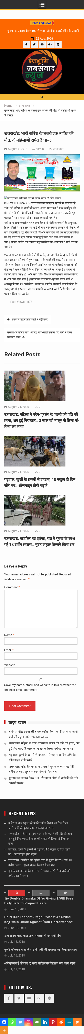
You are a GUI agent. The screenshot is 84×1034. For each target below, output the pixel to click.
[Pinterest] (58, 44)
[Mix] (77, 1022)
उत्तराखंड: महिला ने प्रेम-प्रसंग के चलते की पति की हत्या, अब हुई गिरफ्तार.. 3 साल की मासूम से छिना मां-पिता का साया (42, 420)
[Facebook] (26, 44)
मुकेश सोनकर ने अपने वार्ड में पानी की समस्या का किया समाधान (40, 949)
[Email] (37, 1022)
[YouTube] (42, 44)
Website (9, 665)
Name (9, 635)
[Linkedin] (45, 1022)
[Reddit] (61, 1022)
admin (40, 148)
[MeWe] (69, 1022)
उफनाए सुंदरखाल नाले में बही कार (30, 319)
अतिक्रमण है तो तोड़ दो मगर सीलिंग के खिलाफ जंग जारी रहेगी (39, 963)
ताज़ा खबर (58, 148)
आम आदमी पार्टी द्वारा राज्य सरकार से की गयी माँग (32, 936)
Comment (12, 587)
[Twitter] (34, 44)
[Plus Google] (50, 44)
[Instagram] (28, 1022)
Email (9, 650)
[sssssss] (42, 190)
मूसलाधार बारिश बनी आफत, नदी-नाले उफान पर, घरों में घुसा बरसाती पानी (39, 335)
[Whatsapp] (12, 1022)
